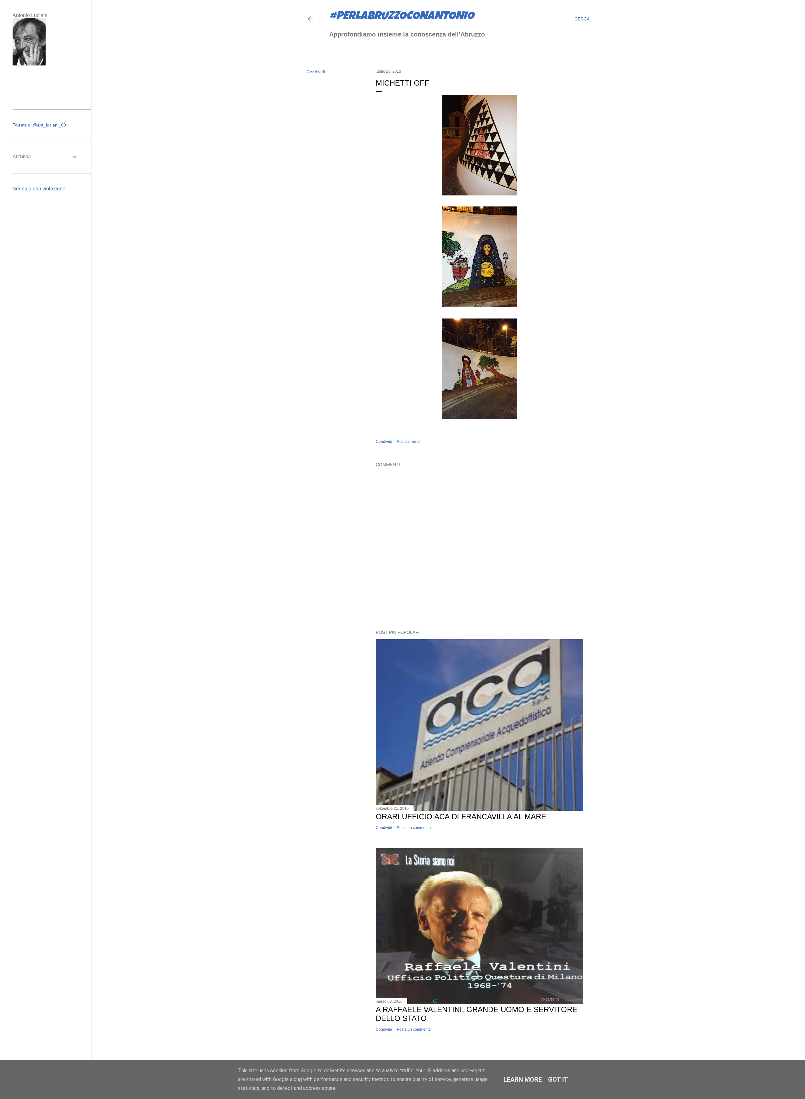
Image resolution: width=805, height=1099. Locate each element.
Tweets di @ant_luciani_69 (39, 124)
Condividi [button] (316, 71)
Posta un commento (414, 828)
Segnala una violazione (39, 188)
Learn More (522, 1079)
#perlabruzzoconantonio (401, 17)
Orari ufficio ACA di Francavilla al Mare (461, 816)
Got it (558, 1079)
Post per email (409, 441)
